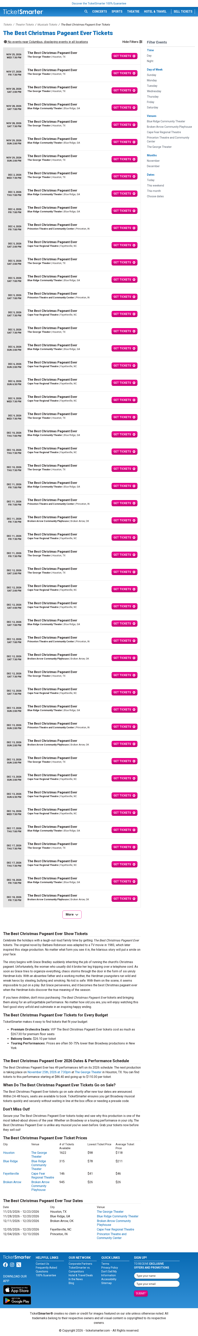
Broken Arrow (12, 1182)
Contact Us (42, 1263)
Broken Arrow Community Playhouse (40, 1186)
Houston (9, 1153)
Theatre (133, 11)
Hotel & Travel (155, 11)
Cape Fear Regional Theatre (42, 1175)
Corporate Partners (80, 1263)
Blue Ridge (10, 1161)
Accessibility (108, 1279)
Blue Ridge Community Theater (38, 1165)
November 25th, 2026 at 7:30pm (49, 1072)
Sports (117, 11)
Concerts (99, 11)
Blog (71, 1283)
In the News (76, 1279)
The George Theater (88, 1072)
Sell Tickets (183, 11)
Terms (105, 1263)
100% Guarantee (46, 1275)
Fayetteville (11, 1173)
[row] (72, 56)
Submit (141, 1293)
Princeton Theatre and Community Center (111, 1236)
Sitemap (106, 1283)
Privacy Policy (109, 1267)
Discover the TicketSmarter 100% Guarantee (99, 3)
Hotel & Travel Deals (81, 1275)
